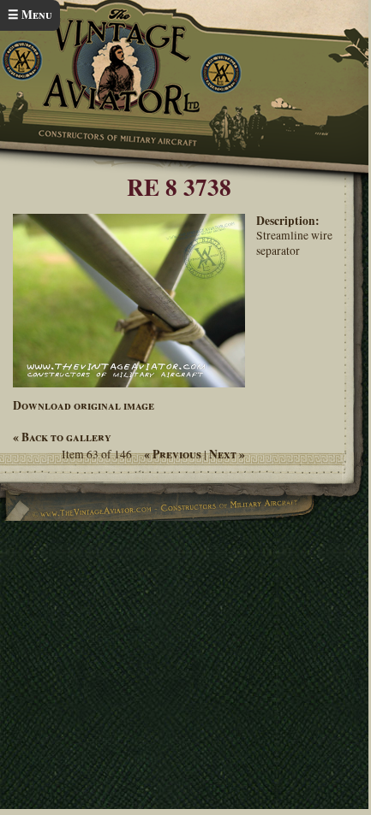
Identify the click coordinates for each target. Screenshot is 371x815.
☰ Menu (30, 14)
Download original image (83, 405)
